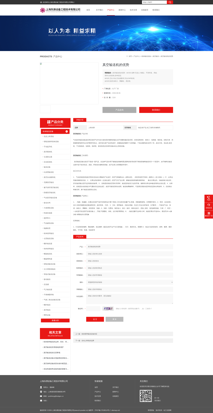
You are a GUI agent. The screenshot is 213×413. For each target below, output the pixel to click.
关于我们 (99, 10)
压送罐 (46, 284)
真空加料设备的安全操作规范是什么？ (56, 363)
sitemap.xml (115, 410)
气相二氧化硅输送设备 (52, 300)
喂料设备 (47, 315)
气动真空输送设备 (50, 198)
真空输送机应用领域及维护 (54, 347)
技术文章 (133, 10)
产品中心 (110, 10)
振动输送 (47, 279)
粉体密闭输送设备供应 (89, 334)
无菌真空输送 (49, 182)
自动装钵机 (48, 162)
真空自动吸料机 (49, 177)
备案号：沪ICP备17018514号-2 (99, 410)
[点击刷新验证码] (108, 308)
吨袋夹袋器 (48, 213)
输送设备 (47, 167)
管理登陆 (151, 410)
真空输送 (156, 56)
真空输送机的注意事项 (52, 353)
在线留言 (144, 10)
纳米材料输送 (49, 249)
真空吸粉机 (48, 152)
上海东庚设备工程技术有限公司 (60, 2)
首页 (88, 10)
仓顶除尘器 (48, 157)
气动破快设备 (49, 223)
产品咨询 (119, 110)
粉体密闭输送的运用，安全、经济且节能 (56, 342)
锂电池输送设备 (49, 264)
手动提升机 (48, 147)
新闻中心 (122, 10)
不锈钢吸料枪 (49, 295)
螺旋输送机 (48, 254)
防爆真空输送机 (49, 192)
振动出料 (47, 203)
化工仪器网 (167, 410)
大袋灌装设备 (49, 208)
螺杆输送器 (48, 243)
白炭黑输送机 (49, 172)
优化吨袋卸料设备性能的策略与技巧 (56, 369)
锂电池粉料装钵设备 (51, 141)
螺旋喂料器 (48, 259)
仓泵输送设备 (49, 238)
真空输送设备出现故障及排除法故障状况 (56, 358)
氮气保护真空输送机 (51, 187)
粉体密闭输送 (49, 233)
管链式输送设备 (49, 274)
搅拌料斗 (47, 218)
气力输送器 (48, 289)
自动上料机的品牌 (88, 340)
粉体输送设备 (146, 56)
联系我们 (156, 10)
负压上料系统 (49, 136)
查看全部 (55, 320)
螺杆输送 (47, 305)
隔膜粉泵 (47, 228)
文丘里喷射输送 (49, 269)
